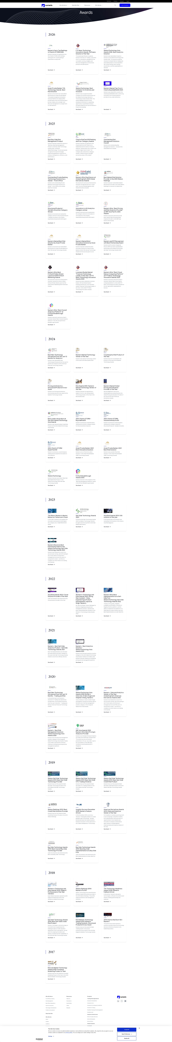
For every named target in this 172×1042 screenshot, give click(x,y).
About (47, 1019)
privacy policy (68, 1032)
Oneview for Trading (91, 1007)
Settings (50, 1036)
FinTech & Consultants (50, 1010)
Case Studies (69, 1003)
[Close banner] (139, 1028)
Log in (128, 1)
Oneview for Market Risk (92, 1000)
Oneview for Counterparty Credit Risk (94, 1005)
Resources (87, 5)
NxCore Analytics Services (92, 1016)
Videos (68, 1005)
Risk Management (49, 1001)
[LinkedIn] (118, 1001)
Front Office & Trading (50, 998)
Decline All (126, 1038)
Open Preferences (126, 1034)
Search (115, 5)
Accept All (126, 1029)
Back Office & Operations (50, 1003)
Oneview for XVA (90, 1003)
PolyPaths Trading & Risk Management (95, 1010)
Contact (122, 1)
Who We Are (98, 5)
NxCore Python (90, 1021)
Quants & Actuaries (49, 1005)
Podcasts (68, 1007)
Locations (48, 1023)
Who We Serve (63, 5)
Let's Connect (124, 5)
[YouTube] (125, 1001)
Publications (69, 1001)
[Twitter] (122, 1001)
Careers (115, 1)
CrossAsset (89, 1025)
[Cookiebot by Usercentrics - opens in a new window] (39, 1039)
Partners (109, 1)
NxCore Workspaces (91, 1019)
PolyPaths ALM (90, 1012)
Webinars (68, 998)
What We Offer (75, 5)
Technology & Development (51, 1007)
